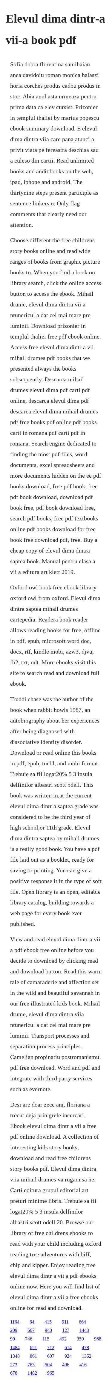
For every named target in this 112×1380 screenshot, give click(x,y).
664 (82, 1321)
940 (48, 1330)
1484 (15, 1347)
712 (50, 1347)
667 (31, 1330)
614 (68, 1347)
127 (65, 1330)
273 (13, 1364)
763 (31, 1364)
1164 (14, 1321)
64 (32, 1321)
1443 (84, 1330)
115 (45, 1338)
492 (63, 1338)
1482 (32, 1373)
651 (33, 1347)
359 (80, 1338)
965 (50, 1373)
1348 (15, 1356)
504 (48, 1364)
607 (50, 1356)
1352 (86, 1356)
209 (13, 1330)
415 (48, 1321)
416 (83, 1364)
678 (13, 1373)
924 (68, 1356)
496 (65, 1364)
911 (65, 1321)
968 (97, 1338)
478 (85, 1347)
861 (33, 1356)
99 (12, 1338)
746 (28, 1338)
